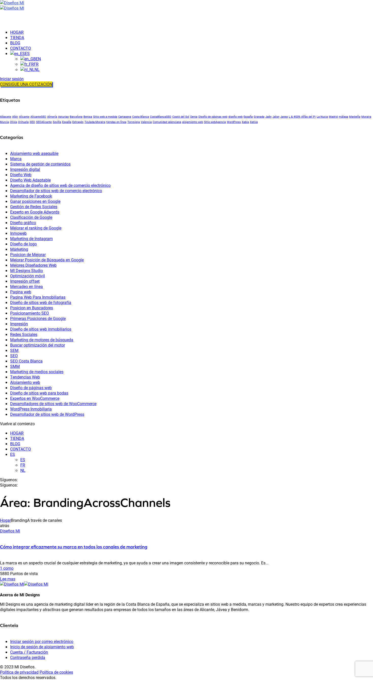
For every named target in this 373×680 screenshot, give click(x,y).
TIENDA (17, 438)
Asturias (63, 116)
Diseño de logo (23, 243)
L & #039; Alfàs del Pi (302, 116)
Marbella (354, 116)
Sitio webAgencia (215, 122)
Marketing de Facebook (31, 196)
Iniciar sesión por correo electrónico (41, 641)
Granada (259, 116)
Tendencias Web (25, 377)
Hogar (5, 520)
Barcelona (76, 116)
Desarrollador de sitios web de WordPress (47, 414)
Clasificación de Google (31, 217)
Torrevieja (133, 122)
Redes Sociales (23, 334)
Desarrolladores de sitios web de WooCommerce (53, 403)
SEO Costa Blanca (26, 361)
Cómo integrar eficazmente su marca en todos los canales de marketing (73, 546)
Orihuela (23, 122)
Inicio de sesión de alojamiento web (42, 646)
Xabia (245, 122)
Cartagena (124, 116)
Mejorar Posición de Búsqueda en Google (47, 259)
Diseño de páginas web (212, 116)
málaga (343, 116)
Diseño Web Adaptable (30, 180)
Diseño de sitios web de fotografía (40, 302)
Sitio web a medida (105, 116)
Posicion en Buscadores (31, 307)
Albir (15, 116)
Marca (16, 158)
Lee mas (7, 578)
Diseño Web (20, 174)
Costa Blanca (140, 116)
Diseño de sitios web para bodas (39, 393)
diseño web (235, 116)
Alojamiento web (25, 382)
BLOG (15, 443)
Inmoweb (18, 233)
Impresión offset (25, 281)
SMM (15, 366)
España (248, 116)
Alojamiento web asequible (34, 153)
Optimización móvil (27, 275)
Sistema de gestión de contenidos (40, 164)
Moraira (366, 116)
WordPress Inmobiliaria (31, 408)
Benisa (87, 116)
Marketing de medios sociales (36, 371)
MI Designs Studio (26, 270)
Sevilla (57, 122)
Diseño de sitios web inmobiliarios (40, 329)
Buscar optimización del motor (37, 345)
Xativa (254, 122)
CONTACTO (20, 449)
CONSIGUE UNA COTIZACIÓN (26, 84)
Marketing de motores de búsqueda (41, 339)
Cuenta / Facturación (29, 652)
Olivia (13, 122)
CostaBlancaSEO (160, 116)
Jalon (276, 116)
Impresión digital (25, 169)
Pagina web (20, 291)
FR (22, 465)
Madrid (333, 116)
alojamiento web (192, 122)
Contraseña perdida (27, 657)
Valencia (146, 122)
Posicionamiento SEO (29, 313)
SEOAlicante (44, 122)
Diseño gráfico (23, 222)
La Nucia (322, 116)
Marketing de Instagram (31, 238)
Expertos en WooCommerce (34, 398)
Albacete (5, 116)
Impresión (19, 323)
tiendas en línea (116, 122)
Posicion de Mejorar (28, 254)
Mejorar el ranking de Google (35, 227)
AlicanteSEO (38, 116)
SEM (14, 350)
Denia (193, 116)
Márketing (19, 249)
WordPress (234, 122)
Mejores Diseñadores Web (33, 265)
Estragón (77, 122)
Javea (284, 116)
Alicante (24, 116)
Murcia (4, 122)
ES (12, 454)
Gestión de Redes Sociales (33, 206)
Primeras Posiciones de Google (38, 318)
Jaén (268, 116)
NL (22, 470)
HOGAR (17, 433)
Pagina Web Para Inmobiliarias (37, 297)
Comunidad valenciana (167, 122)
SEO (32, 122)
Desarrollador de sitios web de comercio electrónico (56, 190)
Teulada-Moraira (94, 122)
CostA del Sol (180, 116)
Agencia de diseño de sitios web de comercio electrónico (60, 185)
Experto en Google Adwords (34, 211)
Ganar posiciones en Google (35, 201)
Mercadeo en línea (26, 286)
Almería (52, 116)
